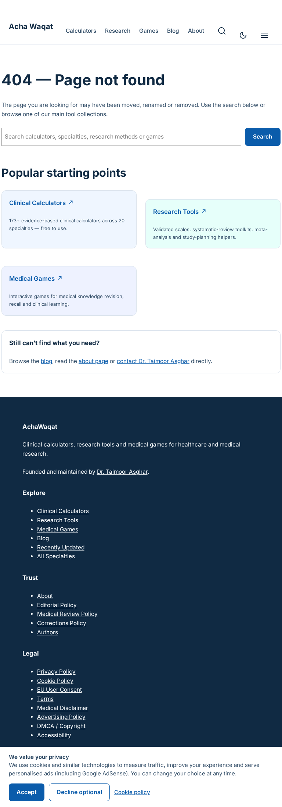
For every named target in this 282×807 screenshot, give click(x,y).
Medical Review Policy (67, 613)
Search (262, 136)
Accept (27, 792)
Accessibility (54, 735)
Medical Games (32, 278)
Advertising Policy (61, 716)
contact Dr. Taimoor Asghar (153, 361)
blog (46, 361)
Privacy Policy (56, 671)
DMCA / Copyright (61, 725)
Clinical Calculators (37, 203)
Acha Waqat (31, 26)
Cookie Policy (55, 680)
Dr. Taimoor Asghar (122, 471)
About (45, 595)
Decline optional (79, 792)
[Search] (222, 31)
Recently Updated (60, 547)
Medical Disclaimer (62, 707)
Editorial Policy (57, 605)
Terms (45, 698)
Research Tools (176, 211)
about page (93, 361)
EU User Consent (59, 689)
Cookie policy (132, 792)
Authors (47, 632)
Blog (43, 538)
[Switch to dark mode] (243, 35)
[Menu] (264, 35)
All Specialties (56, 556)
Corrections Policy (61, 623)
